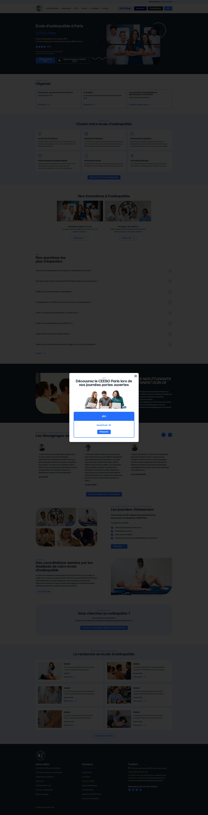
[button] (135, 376)
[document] (104, 407)
